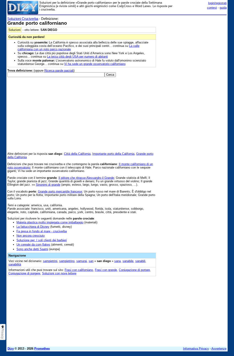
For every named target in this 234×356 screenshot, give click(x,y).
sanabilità (14, 264)
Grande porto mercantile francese (60, 191)
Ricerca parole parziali (59, 70)
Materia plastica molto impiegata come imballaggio (49, 222)
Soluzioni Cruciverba (22, 19)
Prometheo (42, 348)
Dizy (11, 348)
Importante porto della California (113, 153)
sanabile (127, 261)
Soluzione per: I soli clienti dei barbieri (41, 240)
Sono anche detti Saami (32, 249)
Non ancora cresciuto (30, 235)
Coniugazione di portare (134, 270)
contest (212, 7)
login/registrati (217, 3)
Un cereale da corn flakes (33, 244)
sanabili (140, 261)
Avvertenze (218, 348)
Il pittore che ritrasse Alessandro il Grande (86, 177)
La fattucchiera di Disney (32, 226)
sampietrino (66, 261)
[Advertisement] (192, 45)
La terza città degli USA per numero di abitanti (77, 56)
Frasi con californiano (79, 270)
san (91, 261)
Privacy (2, 333)
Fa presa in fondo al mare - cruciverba (41, 231)
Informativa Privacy (196, 348)
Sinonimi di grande (48, 184)
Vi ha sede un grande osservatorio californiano (94, 64)
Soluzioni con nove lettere (59, 273)
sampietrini (50, 261)
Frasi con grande (106, 270)
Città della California (77, 153)
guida (223, 7)
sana (117, 261)
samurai (81, 261)
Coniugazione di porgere (24, 273)
